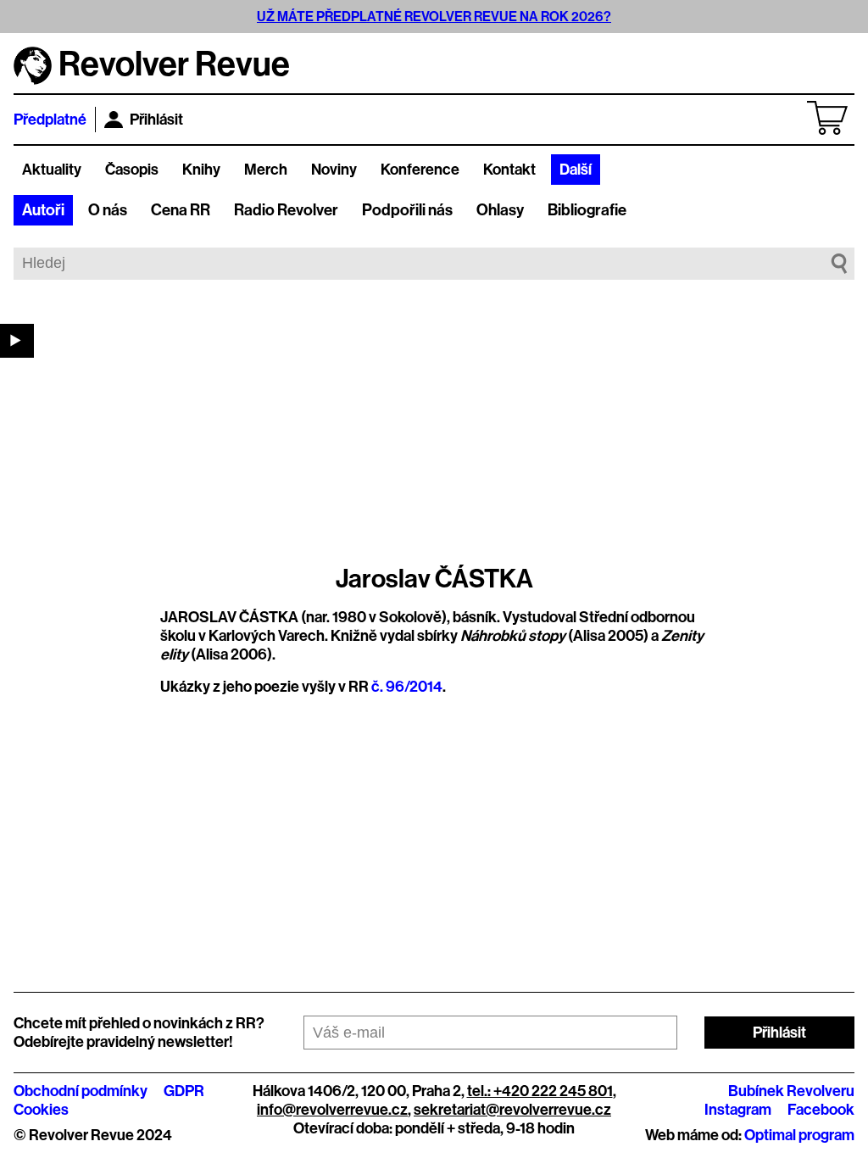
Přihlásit (156, 119)
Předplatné (50, 119)
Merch (265, 169)
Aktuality (51, 169)
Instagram (737, 1109)
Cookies (41, 1109)
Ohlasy (500, 210)
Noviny (334, 169)
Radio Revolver (286, 210)
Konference (420, 169)
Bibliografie (587, 210)
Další (575, 169)
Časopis (132, 169)
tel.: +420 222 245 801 (540, 1091)
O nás (107, 210)
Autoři (43, 210)
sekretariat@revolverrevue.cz (512, 1109)
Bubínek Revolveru (791, 1091)
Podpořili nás (407, 210)
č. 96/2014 (406, 686)
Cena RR (180, 210)
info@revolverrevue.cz (332, 1109)
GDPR (184, 1091)
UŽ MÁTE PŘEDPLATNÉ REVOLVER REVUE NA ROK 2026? (434, 16)
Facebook (820, 1109)
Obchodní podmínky (80, 1091)
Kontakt (509, 169)
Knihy (201, 169)
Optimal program (799, 1135)
